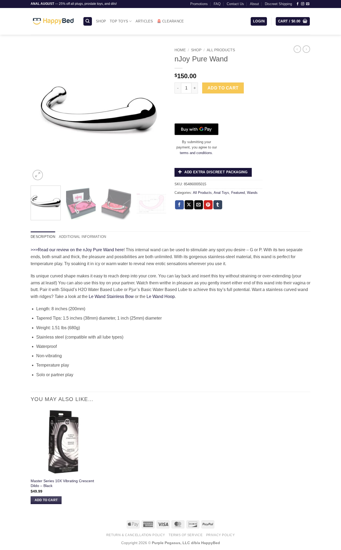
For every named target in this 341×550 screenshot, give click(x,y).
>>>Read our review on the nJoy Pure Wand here (77, 250)
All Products (221, 50)
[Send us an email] (307, 4)
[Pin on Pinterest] (208, 204)
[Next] (157, 113)
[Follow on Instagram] (302, 4)
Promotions (199, 4)
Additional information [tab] (82, 237)
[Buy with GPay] (196, 129)
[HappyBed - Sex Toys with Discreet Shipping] (53, 21)
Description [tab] (43, 237)
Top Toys (119, 21)
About (254, 4)
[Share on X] (189, 204)
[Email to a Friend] (198, 204)
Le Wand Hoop (161, 296)
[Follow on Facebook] (297, 4)
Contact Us (235, 4)
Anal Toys (221, 193)
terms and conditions (196, 153)
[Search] (87, 21)
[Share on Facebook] (179, 204)
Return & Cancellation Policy (135, 535)
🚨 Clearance (170, 21)
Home (180, 50)
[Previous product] (306, 49)
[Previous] (40, 113)
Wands (252, 193)
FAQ (217, 4)
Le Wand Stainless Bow (111, 296)
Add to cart (223, 88)
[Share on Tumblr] (217, 204)
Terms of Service (185, 535)
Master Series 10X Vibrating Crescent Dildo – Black (62, 483)
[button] (259, 21)
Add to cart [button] (46, 500)
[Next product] (297, 49)
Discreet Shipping (278, 4)
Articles (144, 21)
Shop (101, 21)
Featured (238, 193)
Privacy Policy (220, 535)
